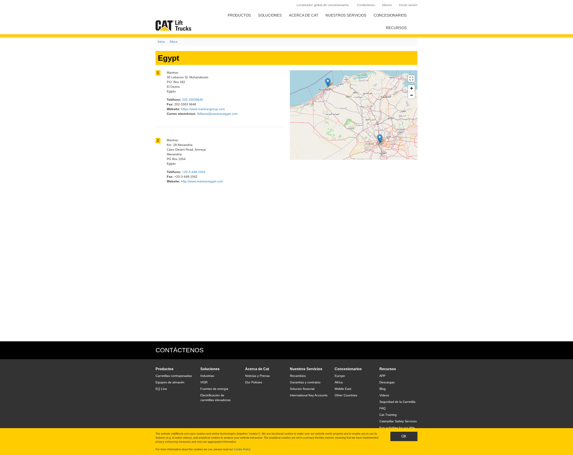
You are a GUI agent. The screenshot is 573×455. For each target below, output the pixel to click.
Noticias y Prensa (257, 376)
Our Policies (253, 382)
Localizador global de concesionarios (323, 5)
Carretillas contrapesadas (174, 376)
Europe (340, 376)
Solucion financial (302, 389)
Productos (239, 15)
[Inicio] (174, 25)
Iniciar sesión (408, 5)
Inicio (161, 41)
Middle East (343, 389)
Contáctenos (366, 5)
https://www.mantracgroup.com (203, 109)
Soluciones (270, 15)
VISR (203, 382)
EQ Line (161, 389)
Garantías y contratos (305, 382)
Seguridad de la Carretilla (397, 402)
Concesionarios (390, 15)
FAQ (382, 408)
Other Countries (346, 395)
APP (382, 376)
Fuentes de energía (214, 389)
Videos (384, 395)
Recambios (298, 376)
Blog (382, 389)
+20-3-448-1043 (193, 172)
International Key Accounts (308, 395)
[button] (380, 138)
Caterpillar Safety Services (398, 421)
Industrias (207, 376)
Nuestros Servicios (345, 15)
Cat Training (388, 415)
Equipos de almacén (170, 382)
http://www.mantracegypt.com (202, 181)
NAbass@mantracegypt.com (217, 113)
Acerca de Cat (303, 15)
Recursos (396, 28)
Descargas (387, 382)
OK (403, 436)
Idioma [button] (387, 5)
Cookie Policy (242, 449)
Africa (173, 41)
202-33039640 (192, 99)
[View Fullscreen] (411, 78)
